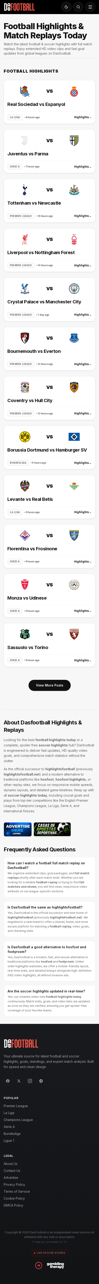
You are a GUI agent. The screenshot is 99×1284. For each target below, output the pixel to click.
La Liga (9, 1113)
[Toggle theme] (66, 7)
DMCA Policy (13, 1205)
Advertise (11, 1177)
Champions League (18, 1120)
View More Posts (49, 685)
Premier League (16, 1106)
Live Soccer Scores (51, 1252)
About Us (10, 1164)
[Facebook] (8, 1081)
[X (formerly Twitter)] (19, 1081)
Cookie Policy (14, 1198)
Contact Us (12, 1171)
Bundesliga (12, 1134)
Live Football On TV (56, 1242)
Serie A (9, 1127)
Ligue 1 (9, 1140)
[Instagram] (30, 1081)
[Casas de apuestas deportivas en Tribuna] (52, 829)
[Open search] (78, 7)
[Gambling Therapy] (55, 1265)
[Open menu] (90, 7)
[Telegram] (41, 1081)
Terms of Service (17, 1191)
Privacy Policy (14, 1184)
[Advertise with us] (18, 829)
